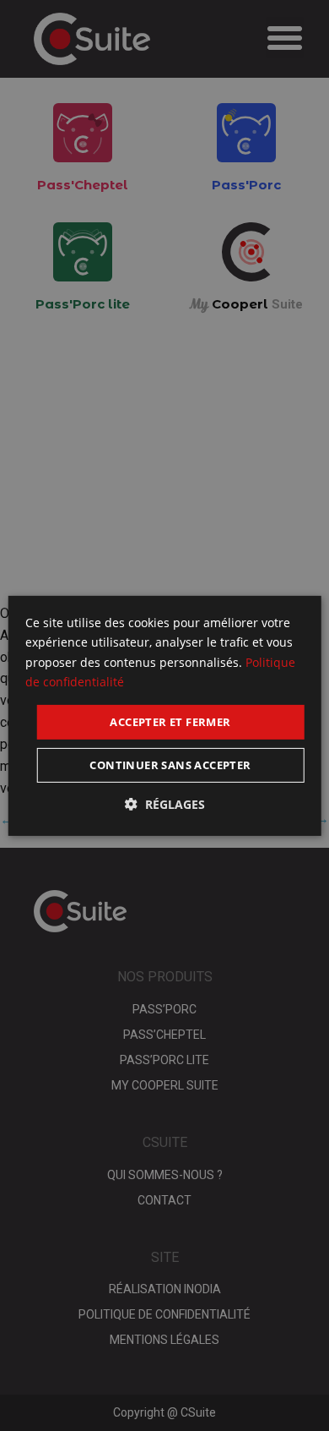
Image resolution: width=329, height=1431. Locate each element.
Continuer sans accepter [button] (170, 765)
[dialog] (164, 715)
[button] (165, 805)
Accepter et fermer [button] (170, 721)
